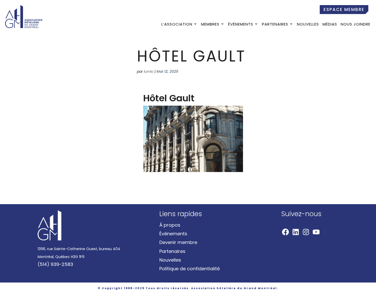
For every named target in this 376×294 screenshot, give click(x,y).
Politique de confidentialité (189, 268)
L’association (176, 24)
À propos (169, 225)
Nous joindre (355, 24)
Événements (240, 24)
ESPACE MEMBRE (344, 9)
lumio (148, 71)
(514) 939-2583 (55, 264)
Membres (210, 24)
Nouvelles (308, 24)
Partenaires (275, 24)
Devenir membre (178, 242)
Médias (330, 24)
